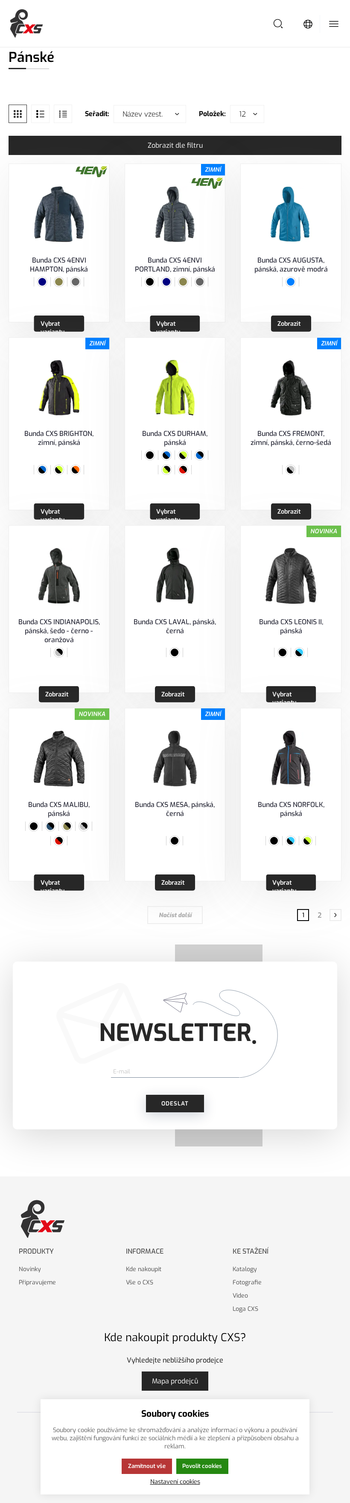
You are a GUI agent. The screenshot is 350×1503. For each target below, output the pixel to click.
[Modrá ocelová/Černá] (50, 826)
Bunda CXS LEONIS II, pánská (291, 626)
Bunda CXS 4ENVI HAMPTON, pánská (59, 265)
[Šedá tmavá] (75, 282)
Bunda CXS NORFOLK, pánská (291, 809)
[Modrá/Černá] (199, 455)
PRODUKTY (36, 1251)
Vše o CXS (139, 1282)
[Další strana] (335, 915)
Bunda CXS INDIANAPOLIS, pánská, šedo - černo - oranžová (59, 630)
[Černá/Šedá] (290, 469)
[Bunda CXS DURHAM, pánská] (175, 388)
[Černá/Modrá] (42, 469)
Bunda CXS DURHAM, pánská (174, 438)
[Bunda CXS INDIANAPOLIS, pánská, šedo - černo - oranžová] (59, 575)
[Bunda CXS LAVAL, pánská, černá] (175, 575)
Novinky (30, 1269)
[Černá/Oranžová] (75, 469)
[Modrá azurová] (290, 282)
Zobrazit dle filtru (175, 145)
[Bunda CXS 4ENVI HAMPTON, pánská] (59, 214)
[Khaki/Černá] (67, 826)
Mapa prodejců (175, 1381)
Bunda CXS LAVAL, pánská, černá (175, 626)
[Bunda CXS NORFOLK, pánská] (290, 758)
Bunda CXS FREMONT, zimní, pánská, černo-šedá (291, 438)
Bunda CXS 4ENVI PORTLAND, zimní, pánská (175, 265)
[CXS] (26, 23)
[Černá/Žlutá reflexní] (58, 469)
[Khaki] (58, 282)
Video (240, 1296)
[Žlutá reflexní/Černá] (166, 469)
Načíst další (175, 915)
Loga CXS (245, 1309)
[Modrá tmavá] (42, 282)
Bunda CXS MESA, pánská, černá (175, 809)
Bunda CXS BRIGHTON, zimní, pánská (58, 438)
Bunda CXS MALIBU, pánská (59, 809)
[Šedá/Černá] (58, 652)
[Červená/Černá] (183, 469)
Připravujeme (37, 1282)
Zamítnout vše (147, 1466)
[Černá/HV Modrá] (299, 652)
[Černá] (149, 282)
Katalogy (245, 1269)
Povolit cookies (202, 1466)
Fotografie (247, 1282)
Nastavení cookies (175, 1482)
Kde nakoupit (143, 1269)
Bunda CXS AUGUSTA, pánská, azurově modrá (291, 265)
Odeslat (175, 1103)
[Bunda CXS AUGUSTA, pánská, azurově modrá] (290, 214)
